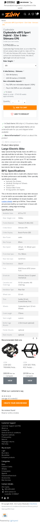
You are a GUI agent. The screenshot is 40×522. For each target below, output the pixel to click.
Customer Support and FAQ (11, 426)
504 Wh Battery (12, 75)
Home (4, 20)
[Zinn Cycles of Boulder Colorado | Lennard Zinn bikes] (12, 14)
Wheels (4, 469)
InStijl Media (33, 504)
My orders (5, 453)
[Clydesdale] (9, 2)
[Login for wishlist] (15, 355)
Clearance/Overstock (9, 476)
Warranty (5, 444)
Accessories (6, 478)
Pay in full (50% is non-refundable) (18, 88)
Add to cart (21, 107)
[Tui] (31, 2)
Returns (4, 439)
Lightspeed (14, 521)
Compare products (8, 457)
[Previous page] (33, 338)
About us (5, 428)
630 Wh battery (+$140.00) (15, 78)
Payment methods (8, 435)
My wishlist (5, 455)
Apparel (4, 473)
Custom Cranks (7, 467)
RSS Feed (11, 509)
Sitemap (4, 509)
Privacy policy (6, 437)
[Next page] (36, 338)
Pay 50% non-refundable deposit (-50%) (20, 85)
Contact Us (5, 430)
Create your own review (11, 41)
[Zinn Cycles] (22, 2)
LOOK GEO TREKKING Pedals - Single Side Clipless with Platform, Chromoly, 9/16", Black (9, 366)
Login (3, 451)
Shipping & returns (8, 442)
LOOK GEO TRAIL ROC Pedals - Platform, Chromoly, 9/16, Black (29, 366)
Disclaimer (23, 506)
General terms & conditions (11, 433)
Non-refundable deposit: (13, 81)
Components (6, 471)
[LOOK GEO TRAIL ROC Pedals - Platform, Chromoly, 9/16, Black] (30, 350)
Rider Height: (8, 61)
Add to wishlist (21, 114)
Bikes (3, 464)
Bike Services (6, 480)
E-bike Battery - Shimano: (13, 71)
